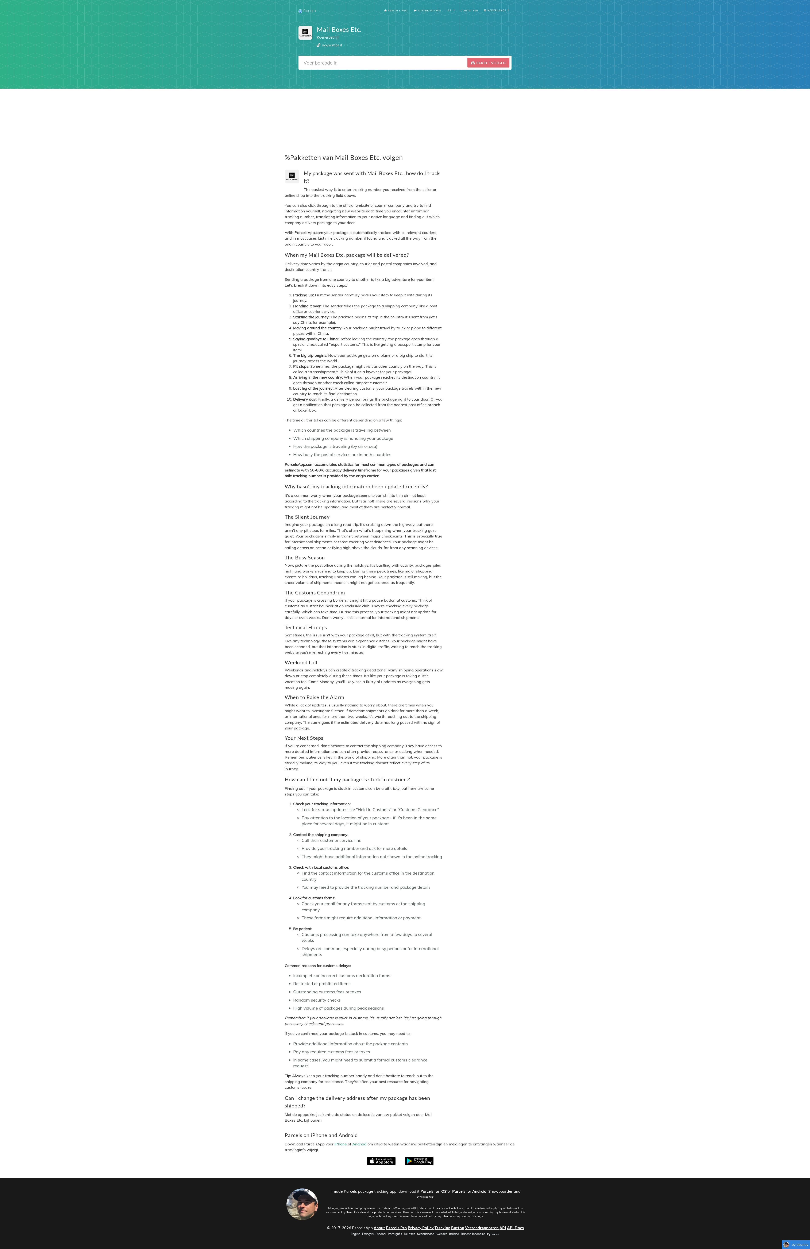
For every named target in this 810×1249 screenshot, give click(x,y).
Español (380, 1234)
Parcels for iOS (433, 1191)
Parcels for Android (469, 1191)
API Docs (515, 1227)
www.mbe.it (332, 45)
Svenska (441, 1234)
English (355, 1234)
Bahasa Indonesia (473, 1234)
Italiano (454, 1234)
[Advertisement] (405, 118)
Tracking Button (449, 1227)
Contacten (469, 10)
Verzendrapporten (482, 1227)
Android (359, 1143)
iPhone (341, 1143)
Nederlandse (425, 1234)
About (379, 1227)
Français (368, 1234)
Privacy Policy (421, 1227)
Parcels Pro (397, 10)
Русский (493, 1234)
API (503, 1227)
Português (395, 1234)
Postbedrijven (429, 10)
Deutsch (409, 1234)
